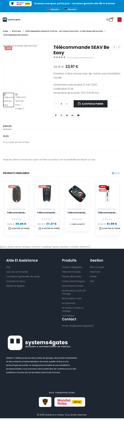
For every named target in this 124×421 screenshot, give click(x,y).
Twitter (61, 115)
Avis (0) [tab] (7, 126)
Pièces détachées (71, 276)
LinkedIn (67, 115)
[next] (119, 47)
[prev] (114, 47)
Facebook (55, 115)
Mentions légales (15, 285)
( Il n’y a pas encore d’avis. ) (80, 57)
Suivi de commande (17, 271)
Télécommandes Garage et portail (23, 209)
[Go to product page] (77, 194)
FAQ (92, 281)
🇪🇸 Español (53, 9)
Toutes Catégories (72, 267)
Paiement (95, 271)
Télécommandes (71, 271)
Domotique (68, 315)
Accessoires (68, 303)
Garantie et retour (16, 281)
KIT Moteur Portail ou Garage (73, 309)
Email (78, 115)
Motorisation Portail (72, 285)
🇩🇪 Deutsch (71, 9)
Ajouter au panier (92, 103)
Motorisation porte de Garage (74, 292)
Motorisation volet (72, 298)
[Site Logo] (10, 19)
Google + (72, 115)
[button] (107, 20)
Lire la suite (78, 224)
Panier (93, 276)
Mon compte (97, 267)
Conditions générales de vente (23, 276)
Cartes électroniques (73, 281)
